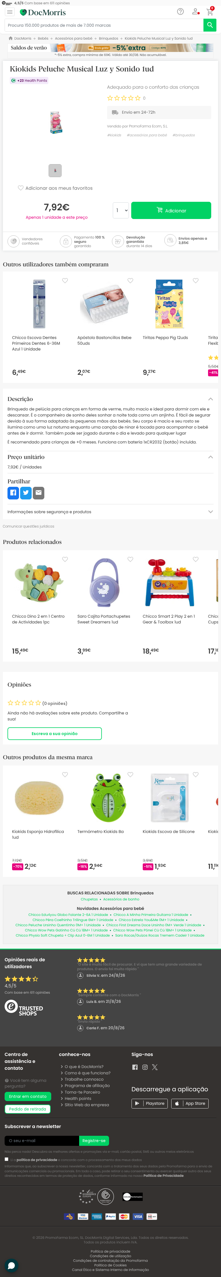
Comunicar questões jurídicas (28, 526)
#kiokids (114, 135)
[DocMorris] (42, 12)
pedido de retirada (27, 1109)
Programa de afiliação (87, 1085)
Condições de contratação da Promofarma (110, 1260)
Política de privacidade (110, 1251)
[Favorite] (65, 280)
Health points (78, 1098)
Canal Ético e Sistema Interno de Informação (110, 1270)
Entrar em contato (28, 1096)
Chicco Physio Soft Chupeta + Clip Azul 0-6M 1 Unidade (63, 935)
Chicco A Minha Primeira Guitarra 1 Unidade (151, 914)
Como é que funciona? (87, 1073)
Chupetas (89, 899)
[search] (209, 25)
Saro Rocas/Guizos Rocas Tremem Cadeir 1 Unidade (159, 935)
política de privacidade (37, 1160)
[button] (195, 11)
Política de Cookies (110, 1265)
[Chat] (180, 12)
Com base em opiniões (27, 992)
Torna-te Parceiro (82, 1092)
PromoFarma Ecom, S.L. (148, 126)
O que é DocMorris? (84, 1066)
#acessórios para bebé (147, 135)
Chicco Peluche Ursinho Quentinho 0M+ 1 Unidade (58, 925)
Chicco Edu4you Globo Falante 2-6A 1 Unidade (68, 914)
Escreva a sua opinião (55, 734)
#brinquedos (183, 135)
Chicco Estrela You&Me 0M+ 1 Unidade (151, 920)
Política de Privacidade (164, 1175)
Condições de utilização (110, 1256)
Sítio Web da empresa (87, 1105)
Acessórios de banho (121, 899)
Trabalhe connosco (84, 1079)
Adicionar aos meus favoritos (58, 188)
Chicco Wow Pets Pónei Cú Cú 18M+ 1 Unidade (152, 930)
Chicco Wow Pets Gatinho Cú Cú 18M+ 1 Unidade (66, 930)
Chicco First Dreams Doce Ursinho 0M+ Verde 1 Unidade (153, 925)
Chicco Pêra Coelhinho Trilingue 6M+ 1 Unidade (73, 920)
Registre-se (94, 1141)
